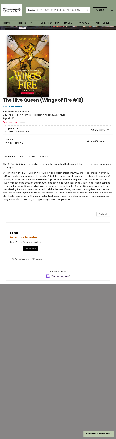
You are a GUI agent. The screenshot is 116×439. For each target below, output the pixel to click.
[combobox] (35, 9)
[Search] (87, 10)
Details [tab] (31, 156)
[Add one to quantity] (20, 248)
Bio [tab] (21, 156)
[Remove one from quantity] (12, 248)
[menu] (58, 23)
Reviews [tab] (44, 156)
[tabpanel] (58, 185)
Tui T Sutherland (12, 106)
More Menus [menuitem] (103, 23)
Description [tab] (9, 156)
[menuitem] (7, 23)
